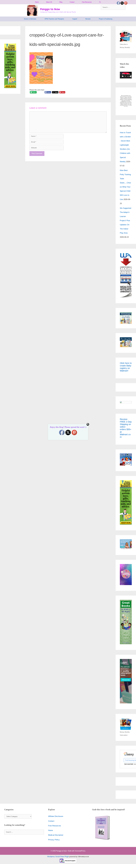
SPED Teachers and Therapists (54, 19)
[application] (126, 75)
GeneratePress (80, 851)
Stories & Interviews (30, 19)
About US (49, 2)
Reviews (88, 19)
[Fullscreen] (131, 76)
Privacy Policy (54, 840)
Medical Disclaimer (55, 835)
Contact (72, 2)
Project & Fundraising (105, 19)
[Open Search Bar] (100, 2)
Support (74, 19)
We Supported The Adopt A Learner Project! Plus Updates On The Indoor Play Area (125, 220)
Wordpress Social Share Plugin (58, 856)
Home (37, 2)
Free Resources (87, 2)
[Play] (123, 76)
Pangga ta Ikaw (50, 9)
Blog (61, 2)
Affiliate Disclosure (55, 816)
